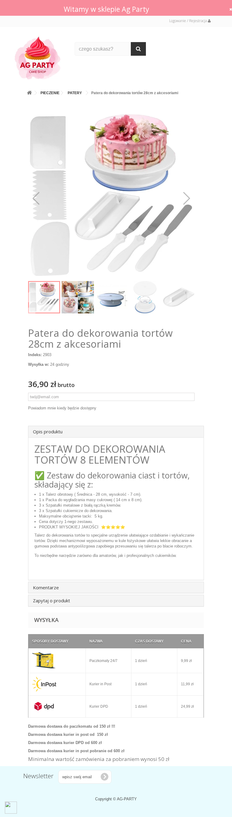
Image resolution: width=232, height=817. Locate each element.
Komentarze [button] (46, 587)
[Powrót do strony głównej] (29, 91)
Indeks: (35, 354)
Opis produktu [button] (48, 431)
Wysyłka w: (38, 364)
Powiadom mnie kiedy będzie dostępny (62, 408)
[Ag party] (40, 57)
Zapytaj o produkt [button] (51, 600)
